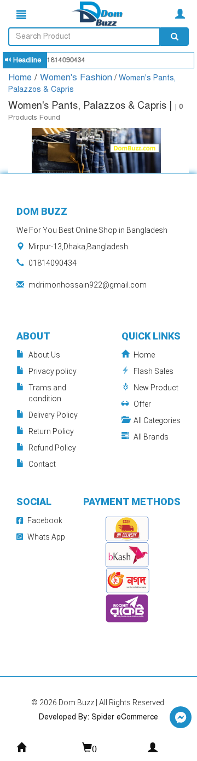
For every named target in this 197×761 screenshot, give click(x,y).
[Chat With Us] (181, 717)
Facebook (44, 520)
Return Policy (51, 431)
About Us (44, 354)
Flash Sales (153, 371)
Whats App (46, 536)
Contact (42, 464)
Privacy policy (52, 371)
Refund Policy (52, 447)
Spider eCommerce (124, 717)
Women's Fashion (76, 77)
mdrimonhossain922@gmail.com (87, 284)
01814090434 (52, 263)
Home (21, 77)
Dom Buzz (77, 702)
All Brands (151, 436)
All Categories (157, 420)
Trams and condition (47, 393)
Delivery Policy (53, 415)
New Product (156, 387)
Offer (142, 404)
